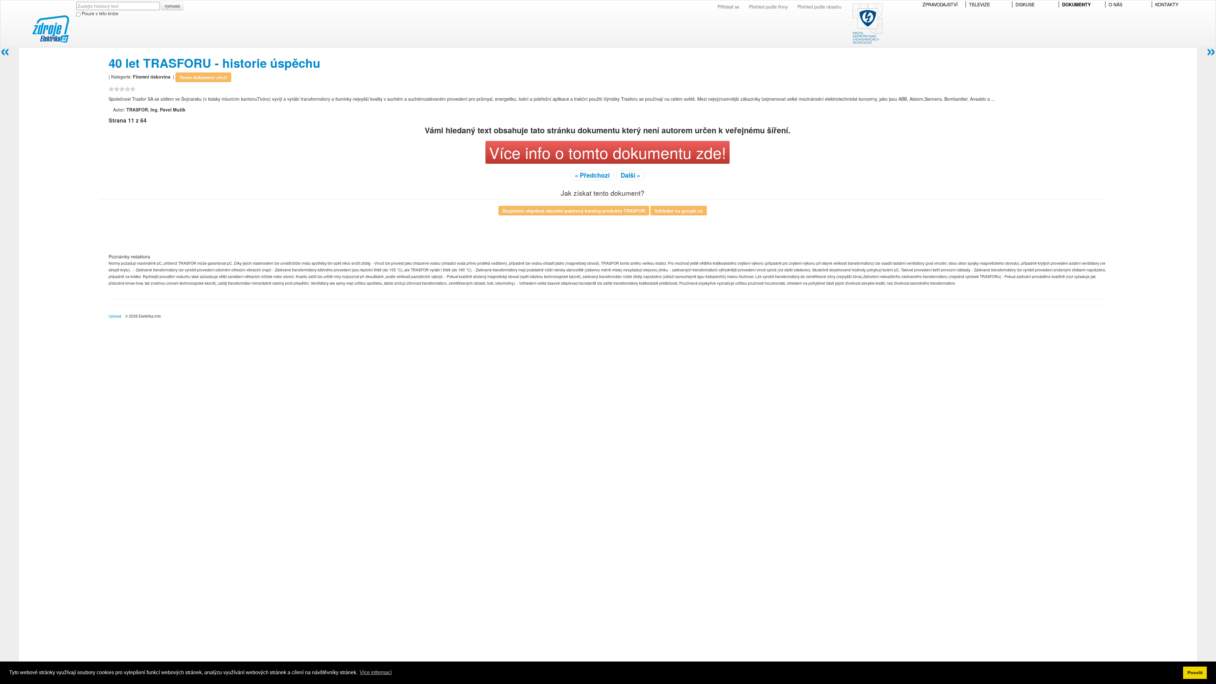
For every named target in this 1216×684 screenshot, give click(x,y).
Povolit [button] (1195, 672)
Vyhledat (172, 6)
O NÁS (1115, 4)
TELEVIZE (979, 4)
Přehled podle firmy (768, 6)
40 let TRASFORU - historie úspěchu (214, 63)
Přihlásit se (728, 6)
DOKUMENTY (1076, 4)
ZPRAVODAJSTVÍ (940, 4)
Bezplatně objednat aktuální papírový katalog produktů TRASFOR (574, 210)
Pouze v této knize (99, 13)
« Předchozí (592, 175)
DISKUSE (1025, 4)
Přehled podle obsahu (819, 6)
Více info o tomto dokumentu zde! (607, 152)
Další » (630, 175)
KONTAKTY (1166, 4)
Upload (115, 316)
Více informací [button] (376, 672)
